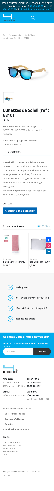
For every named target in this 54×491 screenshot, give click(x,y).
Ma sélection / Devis (12, 445)
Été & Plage (7, 259)
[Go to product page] (14, 244)
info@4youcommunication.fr (36, 9)
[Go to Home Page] (4, 35)
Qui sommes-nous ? (12, 442)
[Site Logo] (9, 17)
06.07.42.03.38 (36, 6)
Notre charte (9, 448)
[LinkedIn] (48, 251)
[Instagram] (48, 245)
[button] (33, 18)
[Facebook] (48, 239)
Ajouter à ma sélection (20, 210)
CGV (5, 454)
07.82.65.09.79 (9, 9)
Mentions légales (11, 451)
